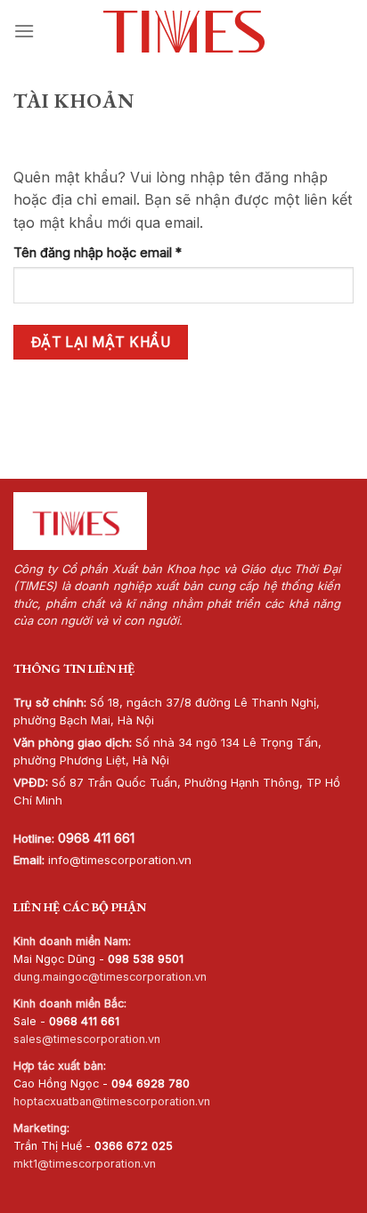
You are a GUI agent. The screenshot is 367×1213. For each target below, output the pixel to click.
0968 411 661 (96, 837)
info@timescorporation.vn (120, 860)
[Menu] (24, 31)
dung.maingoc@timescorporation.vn (110, 976)
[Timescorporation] (184, 32)
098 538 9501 (146, 959)
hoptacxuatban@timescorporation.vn (111, 1101)
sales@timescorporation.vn (86, 1039)
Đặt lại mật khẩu (100, 342)
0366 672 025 (133, 1145)
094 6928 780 (150, 1083)
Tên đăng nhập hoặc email (112, 253)
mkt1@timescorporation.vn (84, 1163)
